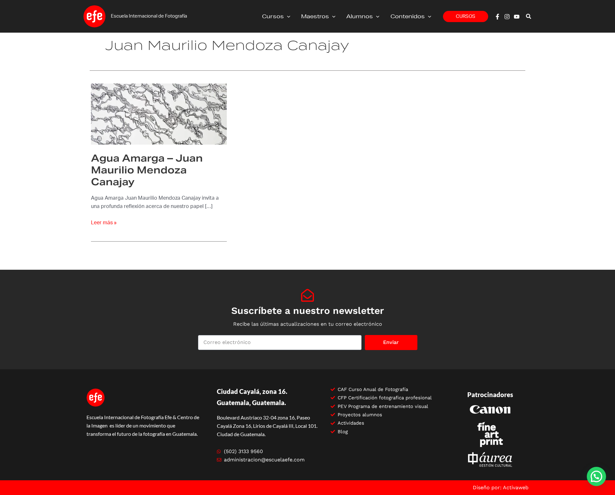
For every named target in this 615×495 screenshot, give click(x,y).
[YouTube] (517, 17)
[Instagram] (507, 17)
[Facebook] (497, 17)
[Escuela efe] (94, 16)
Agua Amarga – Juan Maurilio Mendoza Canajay (147, 170)
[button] (287, 16)
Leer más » (104, 222)
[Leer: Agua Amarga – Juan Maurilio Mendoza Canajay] (159, 113)
